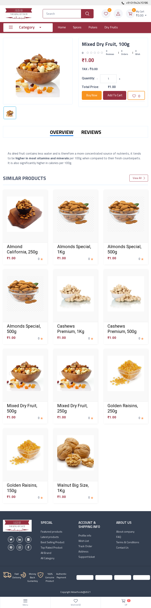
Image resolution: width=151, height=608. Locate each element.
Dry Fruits (111, 27)
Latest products (50, 537)
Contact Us (122, 547)
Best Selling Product (52, 542)
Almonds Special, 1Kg (74, 249)
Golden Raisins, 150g (22, 488)
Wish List (83, 541)
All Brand (46, 553)
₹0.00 (140, 14)
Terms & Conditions (127, 542)
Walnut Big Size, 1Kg (73, 488)
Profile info (84, 535)
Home (62, 27)
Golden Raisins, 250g (123, 408)
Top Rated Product (51, 547)
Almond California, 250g (22, 249)
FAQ (118, 537)
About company (125, 531)
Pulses (92, 27)
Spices (77, 27)
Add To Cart (115, 95)
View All (137, 178)
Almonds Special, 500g (124, 249)
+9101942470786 (136, 3)
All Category (47, 558)
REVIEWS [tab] (91, 132)
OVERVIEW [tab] (61, 132)
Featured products (51, 531)
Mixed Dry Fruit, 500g (22, 408)
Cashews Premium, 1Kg (70, 329)
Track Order (85, 546)
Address (83, 551)
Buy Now (91, 95)
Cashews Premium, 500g (122, 329)
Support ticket (86, 557)
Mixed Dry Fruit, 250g (72, 408)
